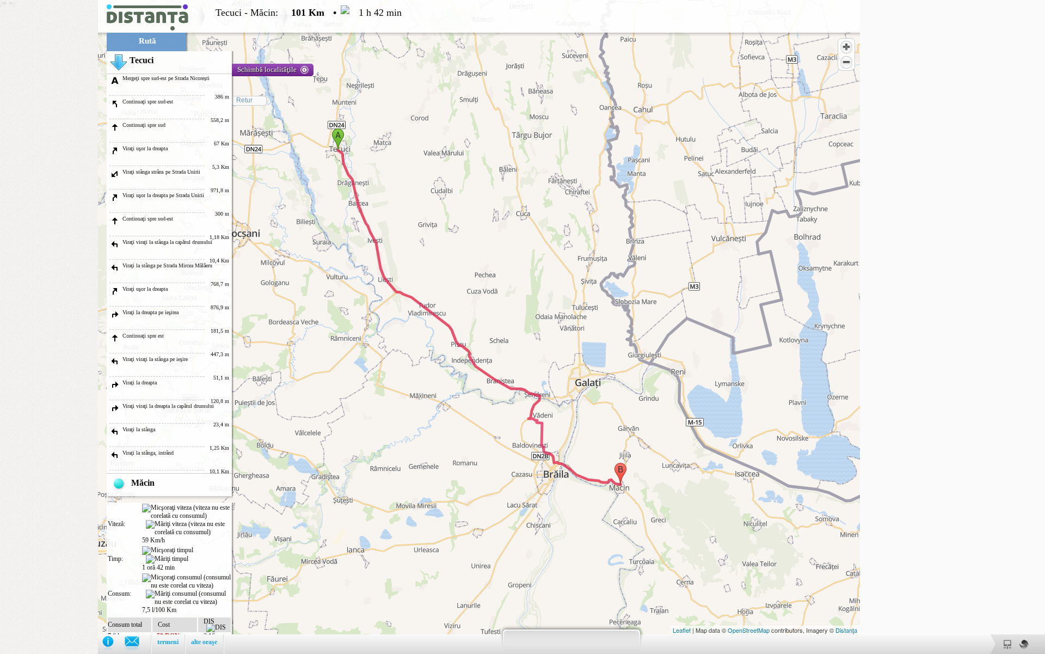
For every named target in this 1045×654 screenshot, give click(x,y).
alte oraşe (204, 642)
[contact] (137, 644)
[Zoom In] (846, 46)
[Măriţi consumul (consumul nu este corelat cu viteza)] (188, 598)
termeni (168, 642)
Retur (244, 100)
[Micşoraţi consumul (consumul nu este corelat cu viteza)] (186, 581)
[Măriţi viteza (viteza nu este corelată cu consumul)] (188, 528)
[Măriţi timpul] (167, 559)
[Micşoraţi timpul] (167, 550)
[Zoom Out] (846, 62)
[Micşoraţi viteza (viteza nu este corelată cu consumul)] (186, 512)
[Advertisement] (49, 163)
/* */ (201, 324)
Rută (147, 40)
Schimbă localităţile (267, 69)
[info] (113, 644)
